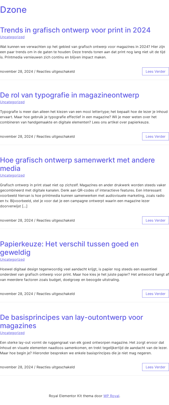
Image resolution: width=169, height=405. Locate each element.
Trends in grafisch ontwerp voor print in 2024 (75, 30)
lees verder (155, 71)
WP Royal (111, 396)
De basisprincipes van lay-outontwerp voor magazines (71, 321)
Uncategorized (12, 37)
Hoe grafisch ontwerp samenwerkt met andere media (77, 164)
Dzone (13, 9)
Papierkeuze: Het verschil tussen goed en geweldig (69, 248)
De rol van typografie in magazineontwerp (69, 95)
